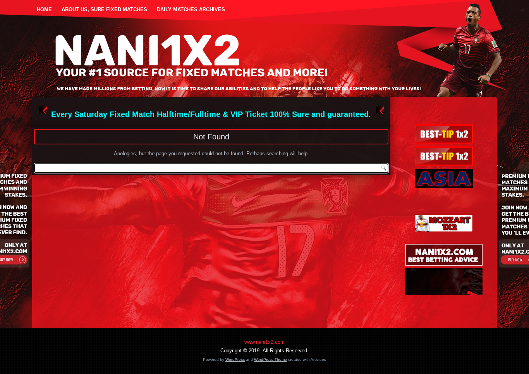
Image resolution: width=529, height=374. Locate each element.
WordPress (235, 359)
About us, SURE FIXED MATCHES (104, 9)
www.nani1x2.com (264, 342)
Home (44, 9)
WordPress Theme (270, 359)
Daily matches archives (191, 9)
